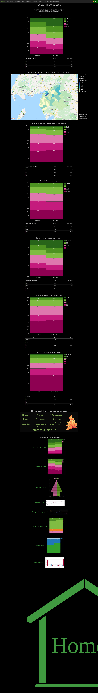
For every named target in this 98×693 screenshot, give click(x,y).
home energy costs (10, 1)
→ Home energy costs (39, 447)
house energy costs (18, 1)
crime (23, 1)
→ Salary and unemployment (39, 512)
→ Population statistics (40, 487)
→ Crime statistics (39, 562)
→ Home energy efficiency (39, 526)
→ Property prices (40, 503)
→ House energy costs (39, 467)
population (40, 1)
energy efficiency (28, 1)
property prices (46, 1)
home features (35, 1)
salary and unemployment (54, 1)
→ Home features (39, 546)
